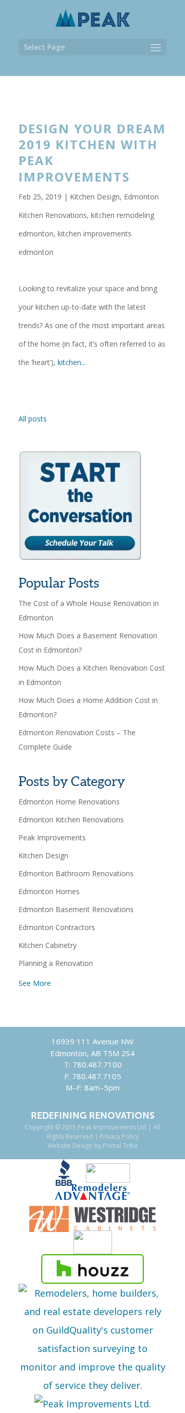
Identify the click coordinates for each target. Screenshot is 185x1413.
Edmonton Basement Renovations (76, 909)
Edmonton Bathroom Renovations (76, 873)
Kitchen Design (95, 196)
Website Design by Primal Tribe (92, 1145)
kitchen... (72, 362)
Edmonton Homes (49, 891)
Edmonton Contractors (56, 927)
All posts (32, 418)
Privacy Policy (119, 1136)
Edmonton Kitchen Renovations (71, 819)
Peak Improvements (52, 837)
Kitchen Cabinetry (47, 945)
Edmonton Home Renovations (69, 801)
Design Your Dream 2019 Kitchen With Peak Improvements (92, 152)
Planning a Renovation (55, 963)
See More (34, 983)
